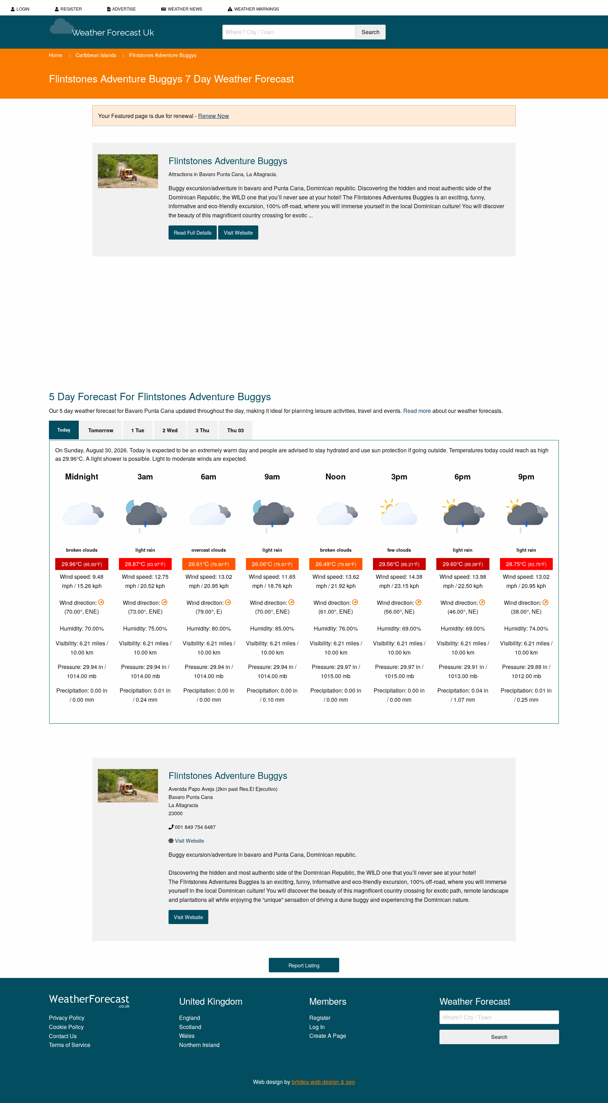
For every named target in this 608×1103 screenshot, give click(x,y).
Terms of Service (69, 1045)
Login (23, 9)
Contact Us (63, 1036)
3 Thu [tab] (202, 430)
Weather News (185, 9)
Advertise (124, 9)
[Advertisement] (260, 322)
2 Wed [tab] (170, 430)
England (189, 1018)
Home (55, 54)
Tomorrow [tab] (100, 430)
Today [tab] (63, 430)
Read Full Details (192, 232)
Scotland (190, 1027)
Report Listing (304, 965)
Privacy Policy (66, 1018)
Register (71, 9)
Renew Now (213, 116)
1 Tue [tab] (137, 430)
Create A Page (327, 1035)
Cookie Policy (66, 1027)
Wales (187, 1035)
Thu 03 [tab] (235, 430)
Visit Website (238, 232)
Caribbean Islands (96, 54)
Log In (317, 1027)
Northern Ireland (199, 1045)
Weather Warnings (256, 9)
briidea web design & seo (323, 1082)
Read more (417, 411)
